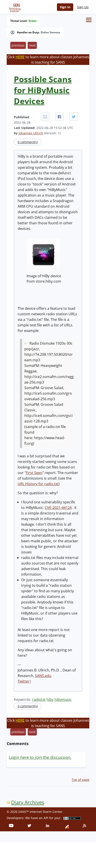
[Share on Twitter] (73, 117)
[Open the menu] (89, 19)
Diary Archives (27, 802)
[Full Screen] (45, 117)
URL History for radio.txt (38, 483)
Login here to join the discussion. (40, 757)
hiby (50, 699)
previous (18, 45)
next (32, 45)
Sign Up (83, 7)
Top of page (80, 780)
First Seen (34, 472)
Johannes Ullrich (31, 133)
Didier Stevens (50, 32)
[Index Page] (14, 7)
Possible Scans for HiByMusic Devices (43, 90)
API (46, 818)
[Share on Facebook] (59, 117)
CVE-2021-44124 (58, 507)
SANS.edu (43, 675)
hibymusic (63, 699)
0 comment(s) (28, 142)
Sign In (65, 7)
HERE (20, 56)
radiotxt (39, 699)
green (33, 21)
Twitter (23, 681)
